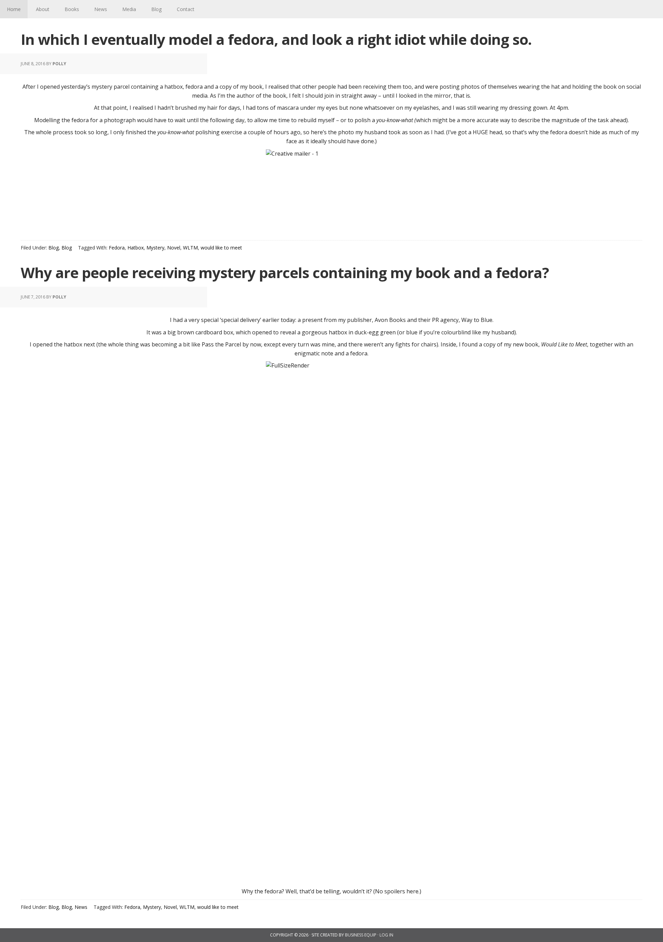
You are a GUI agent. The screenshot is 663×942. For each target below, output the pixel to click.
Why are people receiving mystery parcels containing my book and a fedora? (285, 272)
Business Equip (360, 935)
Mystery (155, 247)
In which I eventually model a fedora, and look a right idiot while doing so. (276, 39)
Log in (386, 935)
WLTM (190, 247)
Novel (173, 247)
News (81, 907)
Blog (53, 247)
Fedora (117, 247)
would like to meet (221, 247)
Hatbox (135, 247)
